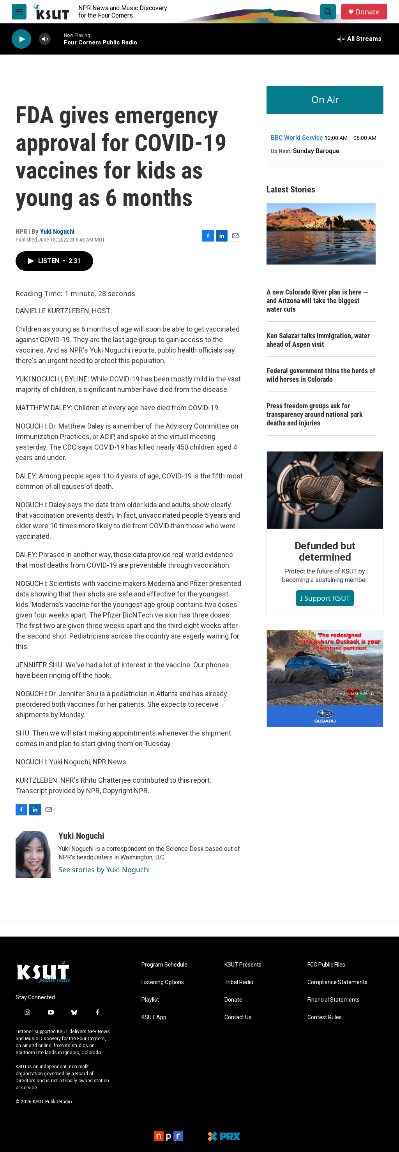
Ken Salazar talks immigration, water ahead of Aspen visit (318, 340)
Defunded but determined (325, 551)
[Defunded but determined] (325, 490)
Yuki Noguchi (57, 231)
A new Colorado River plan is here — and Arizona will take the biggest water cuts (317, 300)
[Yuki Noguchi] (33, 854)
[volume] (44, 39)
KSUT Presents (242, 965)
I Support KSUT (325, 598)
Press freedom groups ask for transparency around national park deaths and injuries (315, 414)
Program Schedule (164, 965)
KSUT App (153, 1017)
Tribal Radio (238, 982)
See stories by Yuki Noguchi (104, 869)
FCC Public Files (326, 965)
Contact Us (237, 1017)
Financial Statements (333, 1000)
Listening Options (162, 982)
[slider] (57, 39)
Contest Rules (324, 1017)
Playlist (150, 1000)
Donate (367, 12)
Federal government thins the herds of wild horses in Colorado (321, 375)
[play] (21, 39)
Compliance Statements (337, 982)
